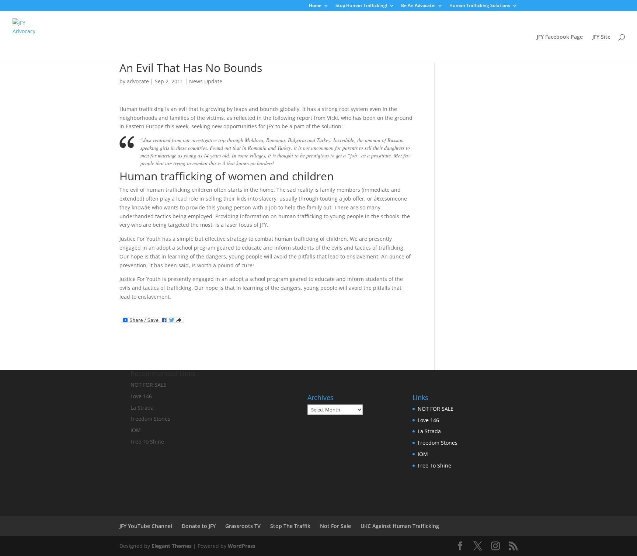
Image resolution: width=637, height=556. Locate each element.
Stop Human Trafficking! (361, 5)
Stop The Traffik (290, 525)
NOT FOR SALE (435, 408)
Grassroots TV (243, 525)
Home (315, 5)
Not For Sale (335, 525)
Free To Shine (434, 465)
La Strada (429, 431)
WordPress (241, 545)
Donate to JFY (199, 525)
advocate (138, 81)
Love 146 (428, 420)
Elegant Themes (172, 545)
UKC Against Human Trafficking (400, 525)
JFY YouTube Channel (145, 525)
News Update (205, 81)
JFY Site (601, 37)
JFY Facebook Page (560, 37)
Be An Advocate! (418, 5)
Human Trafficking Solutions (479, 5)
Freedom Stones (437, 442)
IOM (423, 454)
